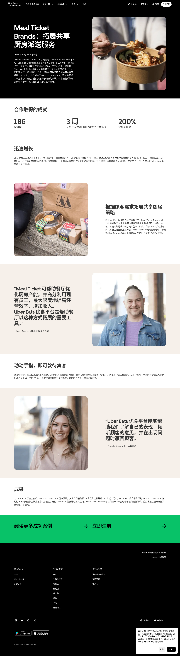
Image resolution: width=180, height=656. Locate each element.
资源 (73, 4)
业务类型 (61, 4)
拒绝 (162, 649)
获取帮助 (144, 4)
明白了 (171, 649)
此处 (171, 639)
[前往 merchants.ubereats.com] (14, 4)
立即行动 (166, 4)
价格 (84, 4)
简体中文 (147, 620)
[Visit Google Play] (23, 633)
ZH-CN (134, 4)
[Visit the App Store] (41, 633)
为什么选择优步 (32, 4)
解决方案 (46, 4)
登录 (157, 4)
